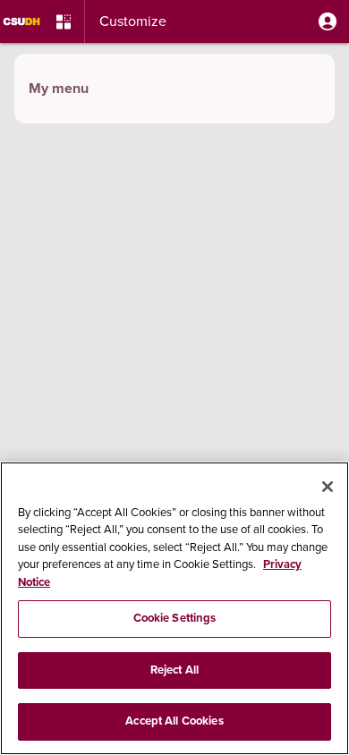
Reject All (174, 670)
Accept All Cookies (174, 721)
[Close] (327, 486)
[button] (327, 21)
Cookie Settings (175, 618)
